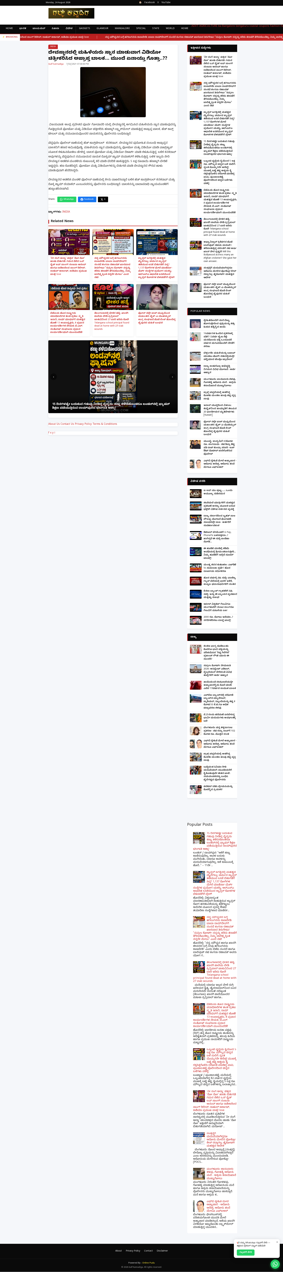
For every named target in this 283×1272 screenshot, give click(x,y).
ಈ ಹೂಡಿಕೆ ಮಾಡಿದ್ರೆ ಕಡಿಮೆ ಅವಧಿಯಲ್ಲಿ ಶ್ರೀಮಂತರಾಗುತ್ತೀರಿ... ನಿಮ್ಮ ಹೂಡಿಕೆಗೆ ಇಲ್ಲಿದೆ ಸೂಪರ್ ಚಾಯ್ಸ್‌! (220, 553)
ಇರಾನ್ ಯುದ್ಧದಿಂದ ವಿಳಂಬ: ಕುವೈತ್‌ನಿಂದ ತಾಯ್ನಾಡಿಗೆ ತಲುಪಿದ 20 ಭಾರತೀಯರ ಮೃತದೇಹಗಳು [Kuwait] (220, 410)
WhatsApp (69, 199)
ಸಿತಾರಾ (55, 28)
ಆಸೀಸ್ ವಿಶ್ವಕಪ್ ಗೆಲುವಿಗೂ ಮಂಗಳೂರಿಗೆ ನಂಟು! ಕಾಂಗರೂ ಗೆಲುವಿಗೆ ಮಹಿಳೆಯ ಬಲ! (219, 607)
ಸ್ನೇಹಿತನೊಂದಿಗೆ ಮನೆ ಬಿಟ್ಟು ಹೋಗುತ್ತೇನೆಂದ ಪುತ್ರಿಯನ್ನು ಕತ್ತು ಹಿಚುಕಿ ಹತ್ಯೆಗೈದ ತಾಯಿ (219, 324)
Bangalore (228, 26)
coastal (253, 26)
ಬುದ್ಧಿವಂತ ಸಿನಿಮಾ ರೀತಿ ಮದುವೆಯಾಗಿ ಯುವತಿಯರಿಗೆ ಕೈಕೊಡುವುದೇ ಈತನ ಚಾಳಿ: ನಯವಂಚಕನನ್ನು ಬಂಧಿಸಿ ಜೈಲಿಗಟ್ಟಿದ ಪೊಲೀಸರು (218, 774)
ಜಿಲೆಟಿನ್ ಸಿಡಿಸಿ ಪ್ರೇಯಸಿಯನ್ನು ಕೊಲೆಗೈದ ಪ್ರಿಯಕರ (218, 788)
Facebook (149, 2)
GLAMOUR (102, 28)
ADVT (194, 26)
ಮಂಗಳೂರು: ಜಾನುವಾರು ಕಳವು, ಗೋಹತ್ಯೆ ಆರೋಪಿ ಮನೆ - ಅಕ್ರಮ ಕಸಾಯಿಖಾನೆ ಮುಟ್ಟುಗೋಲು (220, 383)
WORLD (170, 28)
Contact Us (67, 424)
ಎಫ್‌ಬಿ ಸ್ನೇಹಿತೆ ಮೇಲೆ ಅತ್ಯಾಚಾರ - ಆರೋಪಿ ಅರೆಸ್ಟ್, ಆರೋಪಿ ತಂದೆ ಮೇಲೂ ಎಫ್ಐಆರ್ (220, 464)
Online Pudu (148, 1263)
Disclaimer (162, 1251)
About (118, 1251)
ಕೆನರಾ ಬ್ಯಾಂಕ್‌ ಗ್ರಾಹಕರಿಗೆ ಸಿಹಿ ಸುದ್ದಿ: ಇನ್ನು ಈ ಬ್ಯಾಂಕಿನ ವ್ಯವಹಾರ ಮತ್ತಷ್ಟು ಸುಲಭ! (220, 594)
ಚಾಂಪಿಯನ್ (39, 28)
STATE (155, 28)
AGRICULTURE (208, 26)
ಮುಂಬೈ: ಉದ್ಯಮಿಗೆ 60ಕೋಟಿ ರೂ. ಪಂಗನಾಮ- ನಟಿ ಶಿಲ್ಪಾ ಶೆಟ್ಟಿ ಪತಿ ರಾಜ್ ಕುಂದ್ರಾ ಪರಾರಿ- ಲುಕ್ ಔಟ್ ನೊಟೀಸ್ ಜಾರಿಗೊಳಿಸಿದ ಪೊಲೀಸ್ (219, 448)
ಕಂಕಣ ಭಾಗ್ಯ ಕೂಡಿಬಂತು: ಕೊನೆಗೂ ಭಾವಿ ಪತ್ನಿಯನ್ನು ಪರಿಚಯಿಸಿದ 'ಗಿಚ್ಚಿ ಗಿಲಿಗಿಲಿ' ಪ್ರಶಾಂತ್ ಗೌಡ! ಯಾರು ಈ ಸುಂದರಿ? (217, 653)
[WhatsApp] (275, 1264)
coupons (264, 26)
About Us (54, 424)
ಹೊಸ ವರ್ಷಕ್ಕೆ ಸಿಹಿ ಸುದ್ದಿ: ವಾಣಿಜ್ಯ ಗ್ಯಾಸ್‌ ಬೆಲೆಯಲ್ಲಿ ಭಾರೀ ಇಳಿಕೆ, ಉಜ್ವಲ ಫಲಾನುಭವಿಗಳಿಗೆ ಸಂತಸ (220, 581)
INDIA (53, 46)
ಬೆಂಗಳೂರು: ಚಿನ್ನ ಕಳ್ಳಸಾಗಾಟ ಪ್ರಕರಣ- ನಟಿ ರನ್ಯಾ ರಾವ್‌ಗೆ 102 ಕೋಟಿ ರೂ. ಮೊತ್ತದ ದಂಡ (219, 731)
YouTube (165, 2)
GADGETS (84, 28)
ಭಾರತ (22, 28)
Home (9, 28)
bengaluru (242, 26)
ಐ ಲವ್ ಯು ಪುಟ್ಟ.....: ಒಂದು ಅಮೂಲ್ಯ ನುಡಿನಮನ (218, 492)
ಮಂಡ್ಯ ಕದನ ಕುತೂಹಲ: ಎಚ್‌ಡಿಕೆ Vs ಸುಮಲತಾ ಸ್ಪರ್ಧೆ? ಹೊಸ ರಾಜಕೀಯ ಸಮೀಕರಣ (220, 568)
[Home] (68, 13)
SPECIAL (141, 28)
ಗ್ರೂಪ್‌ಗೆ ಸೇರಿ (245, 1252)
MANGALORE (122, 28)
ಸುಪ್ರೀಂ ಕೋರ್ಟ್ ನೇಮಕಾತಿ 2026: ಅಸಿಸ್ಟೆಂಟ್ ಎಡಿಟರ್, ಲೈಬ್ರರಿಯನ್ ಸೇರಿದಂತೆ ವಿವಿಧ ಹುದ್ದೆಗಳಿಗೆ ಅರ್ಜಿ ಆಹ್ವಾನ (218, 670)
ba (219, 26)
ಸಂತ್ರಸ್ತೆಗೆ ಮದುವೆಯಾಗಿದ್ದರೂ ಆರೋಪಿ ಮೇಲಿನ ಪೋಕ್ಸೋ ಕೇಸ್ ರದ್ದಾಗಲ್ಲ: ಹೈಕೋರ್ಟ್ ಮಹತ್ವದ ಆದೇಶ (220, 273)
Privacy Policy (83, 424)
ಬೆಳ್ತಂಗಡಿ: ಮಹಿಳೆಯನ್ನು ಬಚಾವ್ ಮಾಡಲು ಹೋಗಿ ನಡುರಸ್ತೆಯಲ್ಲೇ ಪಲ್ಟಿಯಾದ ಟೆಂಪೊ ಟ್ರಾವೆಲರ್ (219, 356)
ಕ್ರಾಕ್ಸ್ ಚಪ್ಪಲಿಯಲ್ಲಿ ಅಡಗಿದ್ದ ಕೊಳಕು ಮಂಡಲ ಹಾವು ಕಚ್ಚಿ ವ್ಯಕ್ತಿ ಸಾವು (220, 396)
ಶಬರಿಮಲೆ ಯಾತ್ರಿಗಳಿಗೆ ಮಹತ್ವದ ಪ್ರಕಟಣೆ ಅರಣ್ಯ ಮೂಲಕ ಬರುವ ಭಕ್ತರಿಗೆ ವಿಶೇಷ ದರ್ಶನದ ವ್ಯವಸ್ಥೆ (219, 506)
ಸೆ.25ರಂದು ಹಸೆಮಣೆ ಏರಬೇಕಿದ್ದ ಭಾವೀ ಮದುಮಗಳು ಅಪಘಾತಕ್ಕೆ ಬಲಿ (220, 718)
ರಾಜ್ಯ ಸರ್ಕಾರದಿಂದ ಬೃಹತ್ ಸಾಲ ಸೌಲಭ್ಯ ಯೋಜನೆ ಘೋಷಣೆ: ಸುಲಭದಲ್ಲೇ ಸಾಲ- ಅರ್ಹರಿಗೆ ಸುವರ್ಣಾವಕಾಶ (219, 521)
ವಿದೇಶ (69, 28)
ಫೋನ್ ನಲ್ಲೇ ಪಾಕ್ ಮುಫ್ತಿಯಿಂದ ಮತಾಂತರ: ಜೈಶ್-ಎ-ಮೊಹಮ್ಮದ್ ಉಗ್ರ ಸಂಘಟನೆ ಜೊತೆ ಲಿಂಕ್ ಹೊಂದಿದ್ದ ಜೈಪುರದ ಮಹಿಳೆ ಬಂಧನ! (157, 318)
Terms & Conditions (105, 424)
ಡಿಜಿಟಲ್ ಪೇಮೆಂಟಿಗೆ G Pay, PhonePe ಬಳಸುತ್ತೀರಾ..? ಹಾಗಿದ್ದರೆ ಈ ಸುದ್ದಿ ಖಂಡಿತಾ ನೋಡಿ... (217, 537)
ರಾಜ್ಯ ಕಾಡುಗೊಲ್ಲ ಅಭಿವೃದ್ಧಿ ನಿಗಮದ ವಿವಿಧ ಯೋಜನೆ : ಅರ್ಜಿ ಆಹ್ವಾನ (220, 369)
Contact (148, 1251)
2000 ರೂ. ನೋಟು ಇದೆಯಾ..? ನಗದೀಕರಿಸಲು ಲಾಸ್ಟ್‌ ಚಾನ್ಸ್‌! (218, 619)
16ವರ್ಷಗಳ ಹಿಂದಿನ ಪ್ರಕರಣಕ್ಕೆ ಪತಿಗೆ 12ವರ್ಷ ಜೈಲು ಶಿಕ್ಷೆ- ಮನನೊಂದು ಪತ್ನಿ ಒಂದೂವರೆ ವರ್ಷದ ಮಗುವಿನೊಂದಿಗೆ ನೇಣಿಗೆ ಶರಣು (219, 340)
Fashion (275, 26)
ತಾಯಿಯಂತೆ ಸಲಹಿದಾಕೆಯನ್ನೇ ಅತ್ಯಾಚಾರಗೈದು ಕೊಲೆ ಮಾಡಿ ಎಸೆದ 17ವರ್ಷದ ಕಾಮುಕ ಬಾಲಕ (220, 685)
